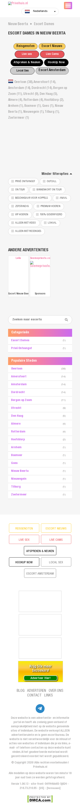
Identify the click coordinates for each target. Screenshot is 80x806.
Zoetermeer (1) (18, 118)
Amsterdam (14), (20, 88)
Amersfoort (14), (44, 82)
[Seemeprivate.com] (40, 276)
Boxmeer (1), (33, 106)
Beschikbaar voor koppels (31, 198)
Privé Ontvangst (25, 181)
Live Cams (52, 54)
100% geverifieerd (51, 214)
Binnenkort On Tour (48, 189)
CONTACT (34, 696)
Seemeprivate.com (40, 258)
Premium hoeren (50, 206)
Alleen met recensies (28, 231)
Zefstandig (22, 206)
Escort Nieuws (52, 46)
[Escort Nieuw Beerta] (18, 276)
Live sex (27, 54)
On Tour (20, 189)
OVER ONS (56, 691)
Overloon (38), (24, 82)
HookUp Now (56, 62)
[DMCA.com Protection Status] (40, 799)
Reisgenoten (25, 46)
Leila (18, 258)
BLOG (21, 691)
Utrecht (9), (31, 94)
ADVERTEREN (36, 691)
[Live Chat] (40, 624)
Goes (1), (48, 106)
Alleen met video (25, 223)
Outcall (52, 181)
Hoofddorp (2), (54, 100)
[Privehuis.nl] (33, 4)
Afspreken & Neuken (27, 62)
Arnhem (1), (16, 106)
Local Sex (22, 70)
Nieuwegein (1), (34, 112)
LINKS (48, 696)
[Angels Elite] (40, 648)
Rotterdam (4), (33, 100)
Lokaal (52, 223)
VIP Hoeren (21, 214)
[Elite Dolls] (40, 601)
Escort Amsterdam (52, 70)
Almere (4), (15, 100)
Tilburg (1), (52, 112)
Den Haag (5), (49, 94)
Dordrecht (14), (42, 88)
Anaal (63, 198)
